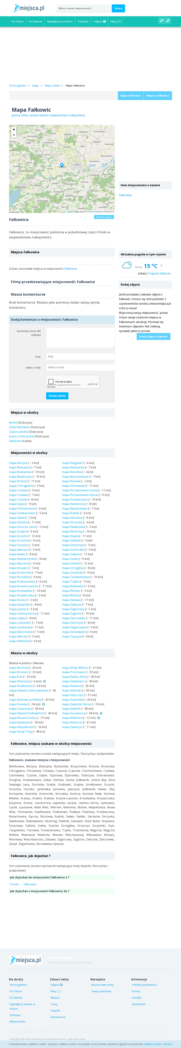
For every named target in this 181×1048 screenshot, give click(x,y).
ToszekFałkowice (22, 884)
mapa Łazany (17, 609)
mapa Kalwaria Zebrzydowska (28, 690)
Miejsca (55, 997)
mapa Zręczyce (72, 636)
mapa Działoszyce (21, 686)
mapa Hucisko (18, 545)
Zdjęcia (98, 21)
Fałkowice (70, 269)
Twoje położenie (101, 991)
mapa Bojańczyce (20, 476)
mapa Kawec (17, 554)
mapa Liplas (17, 618)
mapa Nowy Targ (20, 731)
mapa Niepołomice (21, 727)
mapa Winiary (71, 591)
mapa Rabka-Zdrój (74, 677)
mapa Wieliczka (72, 718)
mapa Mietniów (19, 641)
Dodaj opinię (57, 395)
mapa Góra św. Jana (22, 527)
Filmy (113, 21)
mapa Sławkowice (73, 527)
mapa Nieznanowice (75, 476)
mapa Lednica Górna (22, 613)
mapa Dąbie (17, 504)
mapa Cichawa (18, 490)
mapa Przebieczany (75, 499)
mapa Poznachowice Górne (80, 495)
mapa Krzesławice (21, 591)
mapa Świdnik (71, 709)
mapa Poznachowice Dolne (80, 490)
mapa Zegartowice (74, 627)
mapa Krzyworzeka (21, 595)
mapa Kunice (17, 600)
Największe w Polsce (59, 21)
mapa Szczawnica (73, 713)
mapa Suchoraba (73, 550)
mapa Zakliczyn (72, 727)
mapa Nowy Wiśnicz (75, 668)
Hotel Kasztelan (19, 427)
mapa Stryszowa (73, 545)
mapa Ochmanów (73, 486)
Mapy (35, 85)
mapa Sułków (71, 554)
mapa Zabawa (71, 600)
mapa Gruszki (18, 536)
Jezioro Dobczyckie (21, 436)
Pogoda (55, 1010)
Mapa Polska (52, 85)
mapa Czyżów (18, 499)
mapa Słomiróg (72, 531)
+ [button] (14, 129)
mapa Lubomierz (20, 623)
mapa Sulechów (72, 700)
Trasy (53, 1004)
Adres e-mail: (33, 367)
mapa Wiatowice (73, 586)
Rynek (13, 422)
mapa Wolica (70, 595)
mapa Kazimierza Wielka (25, 700)
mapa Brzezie (18, 481)
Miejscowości (18, 1021)
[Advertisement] (90, 55)
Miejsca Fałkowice (157, 95)
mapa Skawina (71, 686)
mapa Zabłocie (71, 604)
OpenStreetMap (94, 211)
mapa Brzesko (18, 672)
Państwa (83, 21)
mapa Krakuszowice (22, 581)
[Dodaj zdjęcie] (162, 21)
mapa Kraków (18, 704)
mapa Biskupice (19, 467)
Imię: (38, 356)
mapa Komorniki (20, 572)
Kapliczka (15, 441)
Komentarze (58, 1017)
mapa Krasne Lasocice (23, 586)
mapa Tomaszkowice (76, 577)
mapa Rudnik (70, 513)
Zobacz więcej (104, 217)
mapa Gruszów (19, 540)
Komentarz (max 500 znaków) (29, 333)
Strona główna (18, 85)
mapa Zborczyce (73, 623)
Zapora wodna (18, 432)
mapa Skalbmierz (73, 681)
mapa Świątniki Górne (76, 704)
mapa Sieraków (72, 518)
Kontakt (136, 997)
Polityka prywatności (144, 984)
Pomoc (136, 991)
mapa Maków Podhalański (26, 713)
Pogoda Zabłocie (159, 273)
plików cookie (153, 1044)
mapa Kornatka (19, 577)
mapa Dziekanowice (22, 513)
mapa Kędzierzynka (22, 559)
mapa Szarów (71, 563)
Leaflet (69, 211)
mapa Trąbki (70, 581)
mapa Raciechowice (74, 508)
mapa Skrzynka (72, 522)
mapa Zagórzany (73, 609)
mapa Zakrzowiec (73, 618)
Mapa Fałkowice (131, 95)
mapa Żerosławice (74, 632)
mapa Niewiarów (73, 467)
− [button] (14, 135)
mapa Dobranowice (22, 508)
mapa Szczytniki (72, 572)
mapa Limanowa (20, 709)
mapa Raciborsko (73, 504)
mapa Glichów (18, 522)
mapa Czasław (18, 495)
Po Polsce (17, 21)
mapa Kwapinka (19, 604)
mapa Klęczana (19, 563)
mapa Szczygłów (73, 568)
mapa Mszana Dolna (22, 718)
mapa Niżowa (71, 481)
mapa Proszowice (73, 672)
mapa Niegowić (72, 463)
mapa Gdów (17, 518)
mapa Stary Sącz (73, 695)
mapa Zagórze (71, 613)
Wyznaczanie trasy (102, 984)
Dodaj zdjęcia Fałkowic (153, 336)
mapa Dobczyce (19, 681)
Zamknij (167, 1044)
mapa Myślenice (19, 722)
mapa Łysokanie (19, 627)
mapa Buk (15, 677)
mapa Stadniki (71, 540)
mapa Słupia (70, 536)
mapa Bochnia (18, 668)
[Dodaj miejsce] (168, 21)
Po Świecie (35, 21)
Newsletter (139, 1004)
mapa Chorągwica (21, 486)
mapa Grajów (18, 531)
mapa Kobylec (18, 568)
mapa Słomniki (71, 690)
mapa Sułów (70, 559)
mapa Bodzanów (20, 472)
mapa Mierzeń (18, 636)
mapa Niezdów (72, 472)
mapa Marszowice (21, 632)
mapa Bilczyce (18, 463)
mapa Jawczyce (19, 550)
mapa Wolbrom (72, 722)
